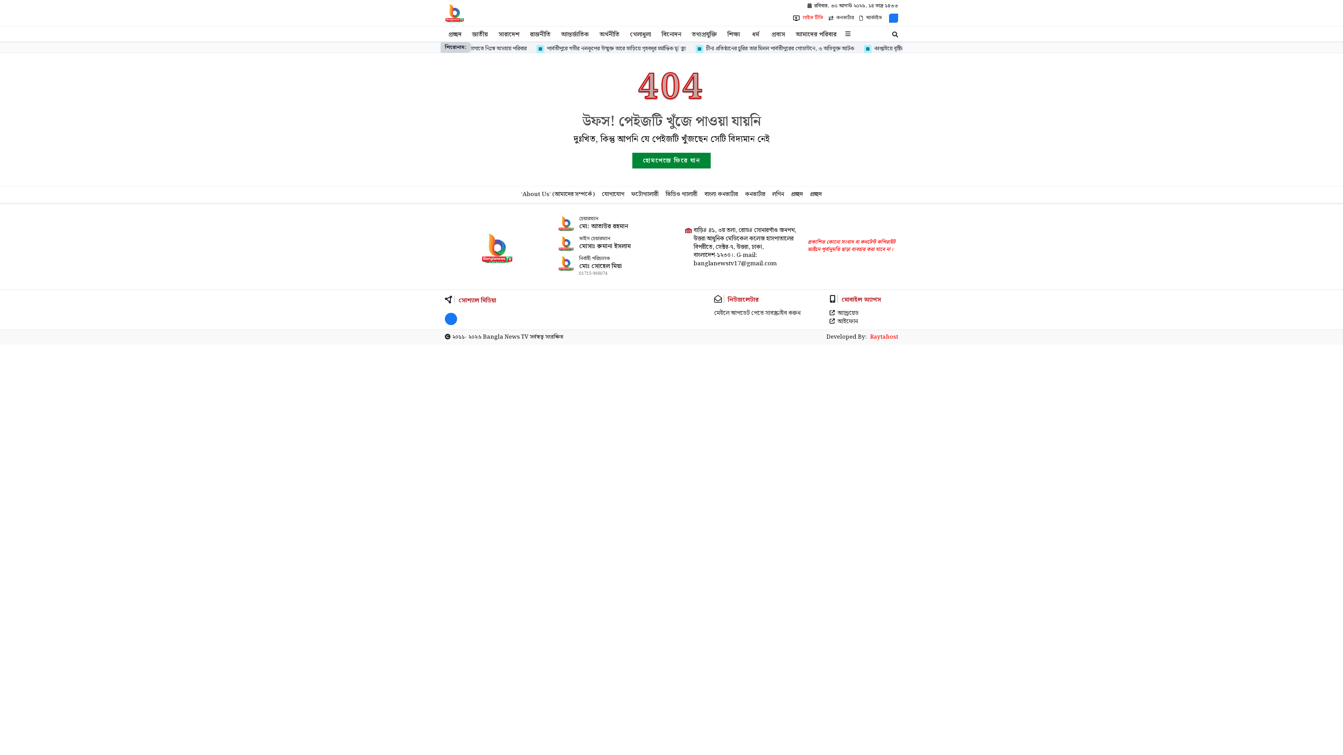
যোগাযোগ (613, 194)
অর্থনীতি (609, 34)
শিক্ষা (733, 34)
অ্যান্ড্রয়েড (848, 313)
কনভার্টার (755, 194)
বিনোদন (671, 34)
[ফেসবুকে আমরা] (893, 18)
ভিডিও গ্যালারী (681, 194)
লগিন (778, 194)
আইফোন (848, 322)
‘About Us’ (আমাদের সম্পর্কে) (558, 194)
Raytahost (884, 337)
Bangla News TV (505, 337)
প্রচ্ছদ (455, 34)
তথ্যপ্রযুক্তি (704, 34)
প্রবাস (778, 34)
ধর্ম (755, 34)
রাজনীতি (540, 34)
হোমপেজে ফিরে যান (671, 161)
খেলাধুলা (640, 34)
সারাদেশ (508, 34)
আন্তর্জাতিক (575, 34)
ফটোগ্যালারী (645, 194)
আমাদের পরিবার (816, 34)
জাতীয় (480, 34)
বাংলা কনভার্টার (721, 194)
